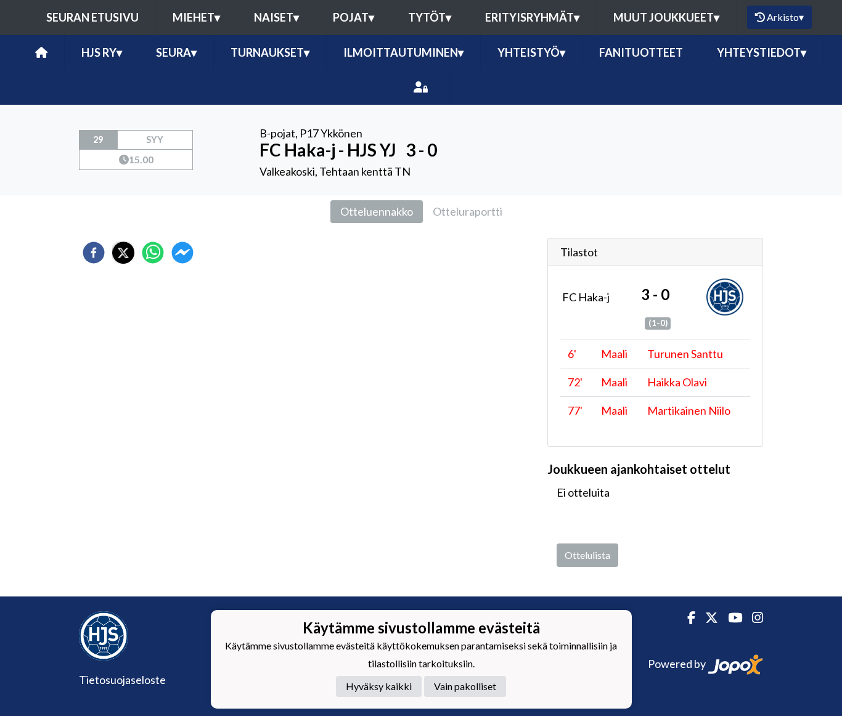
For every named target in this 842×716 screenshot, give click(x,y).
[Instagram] (752, 617)
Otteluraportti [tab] (467, 211)
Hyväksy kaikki (379, 686)
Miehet (196, 17)
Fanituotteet (641, 52)
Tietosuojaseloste (122, 679)
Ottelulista (587, 555)
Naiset (276, 17)
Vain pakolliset (465, 686)
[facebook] (94, 253)
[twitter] (123, 253)
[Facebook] (686, 617)
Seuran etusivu (92, 17)
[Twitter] (706, 617)
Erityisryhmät (532, 17)
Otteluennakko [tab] (376, 211)
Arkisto (785, 17)
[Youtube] (730, 617)
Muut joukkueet (666, 17)
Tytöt (429, 17)
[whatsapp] (153, 253)
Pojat (353, 17)
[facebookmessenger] (182, 253)
